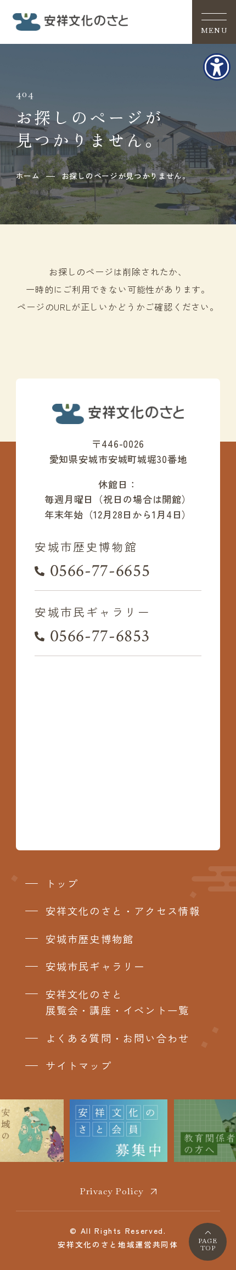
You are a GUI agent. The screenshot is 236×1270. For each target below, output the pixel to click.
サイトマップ (79, 1065)
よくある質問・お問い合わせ (118, 1038)
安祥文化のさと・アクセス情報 (123, 911)
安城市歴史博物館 (90, 939)
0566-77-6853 (99, 636)
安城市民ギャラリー (95, 966)
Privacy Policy (111, 1191)
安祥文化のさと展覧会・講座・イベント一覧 (118, 1002)
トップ (62, 883)
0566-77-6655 (100, 571)
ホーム (28, 175)
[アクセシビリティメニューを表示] (217, 67)
